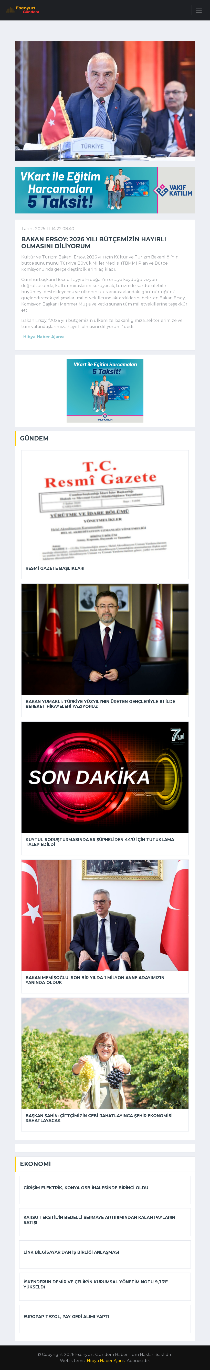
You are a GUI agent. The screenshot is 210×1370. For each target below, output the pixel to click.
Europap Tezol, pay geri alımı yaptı (66, 1316)
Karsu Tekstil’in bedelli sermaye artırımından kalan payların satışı (99, 1220)
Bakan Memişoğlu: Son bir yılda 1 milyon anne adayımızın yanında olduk (95, 980)
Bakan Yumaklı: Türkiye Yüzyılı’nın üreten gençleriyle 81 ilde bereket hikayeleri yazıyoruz (100, 704)
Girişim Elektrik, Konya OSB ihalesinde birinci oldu (86, 1187)
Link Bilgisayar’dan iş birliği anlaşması (71, 1252)
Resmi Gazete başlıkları (55, 568)
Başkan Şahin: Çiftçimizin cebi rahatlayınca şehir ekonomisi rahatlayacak (99, 1118)
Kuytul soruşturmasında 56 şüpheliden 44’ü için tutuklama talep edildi (100, 842)
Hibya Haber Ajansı (106, 1360)
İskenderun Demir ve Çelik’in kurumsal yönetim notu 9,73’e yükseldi (96, 1284)
